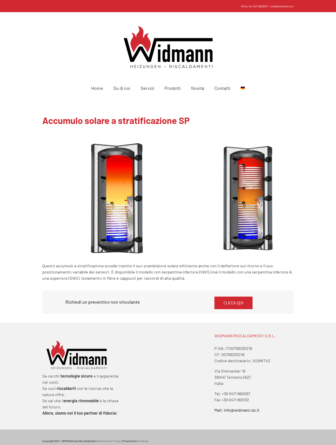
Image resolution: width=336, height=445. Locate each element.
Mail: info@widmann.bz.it (237, 410)
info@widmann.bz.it (282, 6)
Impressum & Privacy (109, 440)
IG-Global (142, 440)
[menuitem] (97, 88)
